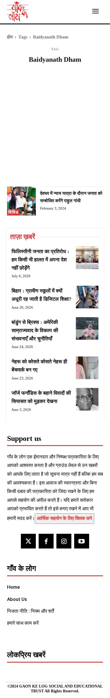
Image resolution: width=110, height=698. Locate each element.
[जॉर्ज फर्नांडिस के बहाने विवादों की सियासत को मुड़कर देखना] (87, 399)
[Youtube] (81, 541)
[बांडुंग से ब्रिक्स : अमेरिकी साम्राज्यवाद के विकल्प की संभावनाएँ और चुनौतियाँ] (87, 328)
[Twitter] (28, 541)
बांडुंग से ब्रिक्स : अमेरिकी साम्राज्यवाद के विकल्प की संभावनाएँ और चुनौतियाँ (35, 330)
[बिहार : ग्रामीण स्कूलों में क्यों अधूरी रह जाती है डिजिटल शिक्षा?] (87, 297)
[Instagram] (63, 541)
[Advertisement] (55, 127)
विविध (13, 212)
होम (10, 37)
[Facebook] (46, 541)
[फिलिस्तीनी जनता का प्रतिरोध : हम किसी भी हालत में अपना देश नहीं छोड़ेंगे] (87, 257)
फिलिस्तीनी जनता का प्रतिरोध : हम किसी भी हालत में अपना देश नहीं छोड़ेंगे (40, 260)
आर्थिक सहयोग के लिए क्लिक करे (64, 518)
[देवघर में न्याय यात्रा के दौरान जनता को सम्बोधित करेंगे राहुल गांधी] (21, 201)
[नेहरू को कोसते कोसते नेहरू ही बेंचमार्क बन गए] (87, 368)
